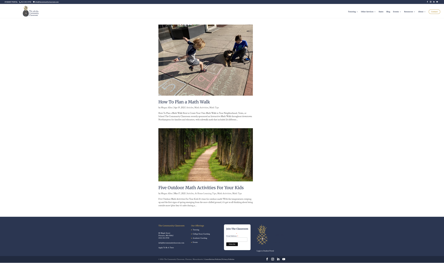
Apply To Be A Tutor (166, 247)
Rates (381, 12)
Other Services (367, 12)
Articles (189, 107)
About (420, 12)
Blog (388, 12)
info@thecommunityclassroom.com (171, 243)
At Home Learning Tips (205, 193)
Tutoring (352, 12)
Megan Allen (167, 107)
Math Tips (214, 107)
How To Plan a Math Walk (184, 102)
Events (396, 12)
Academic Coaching (200, 238)
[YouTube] (437, 2)
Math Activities (201, 107)
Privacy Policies (228, 259)
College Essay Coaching (201, 234)
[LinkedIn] (434, 2)
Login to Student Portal (265, 251)
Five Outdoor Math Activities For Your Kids (201, 187)
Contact (434, 12)
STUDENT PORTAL (11, 2)
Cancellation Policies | (213, 259)
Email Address (232, 236)
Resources (408, 12)
